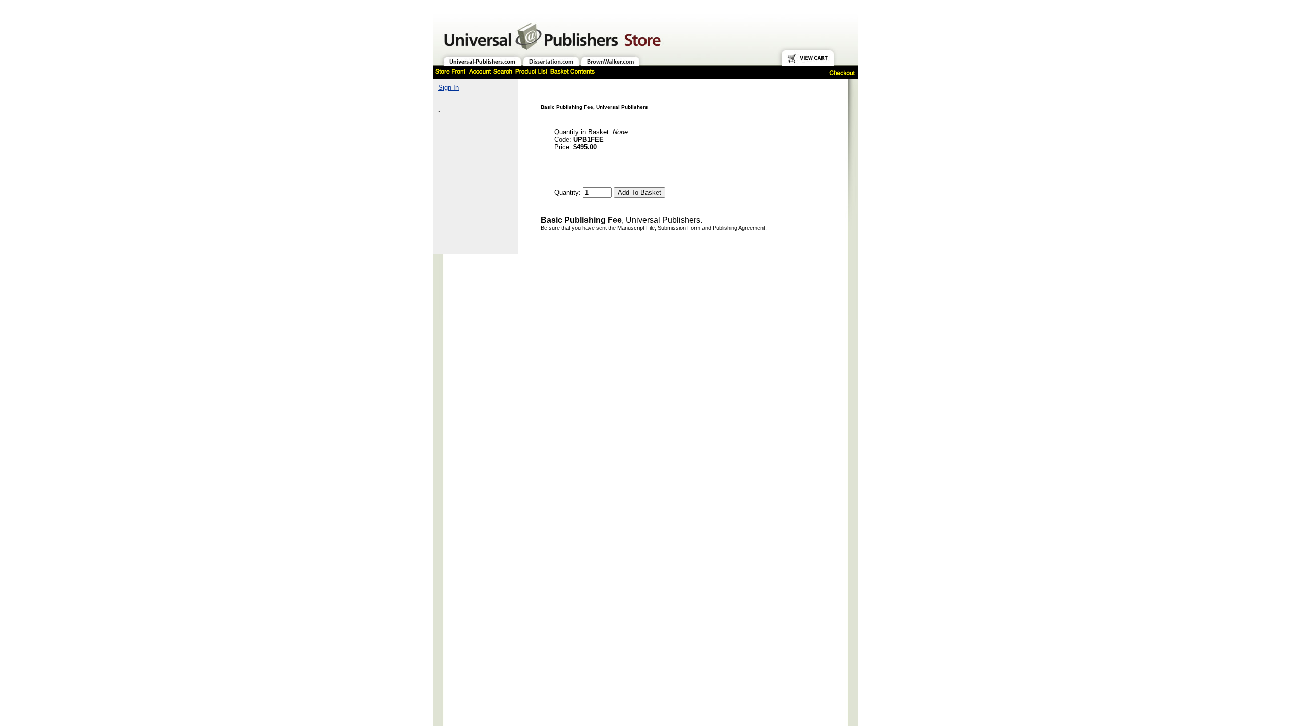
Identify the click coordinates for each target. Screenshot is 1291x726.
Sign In (448, 87)
